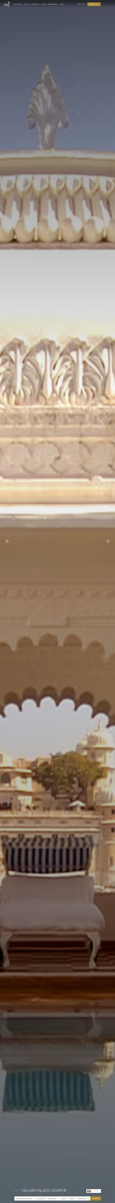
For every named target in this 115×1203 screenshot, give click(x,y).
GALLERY (95, 1191)
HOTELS (26, 4)
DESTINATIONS (17, 4)
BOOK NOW (96, 1198)
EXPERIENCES (35, 4)
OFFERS (43, 4)
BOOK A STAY (94, 4)
